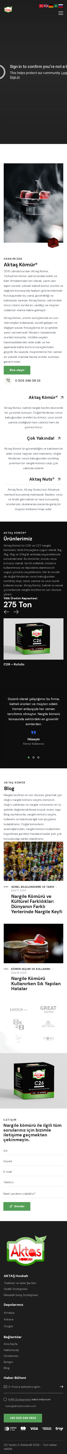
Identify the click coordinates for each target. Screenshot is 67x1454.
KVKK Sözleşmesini (25, 738)
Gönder (33, 750)
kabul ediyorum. (35, 738)
